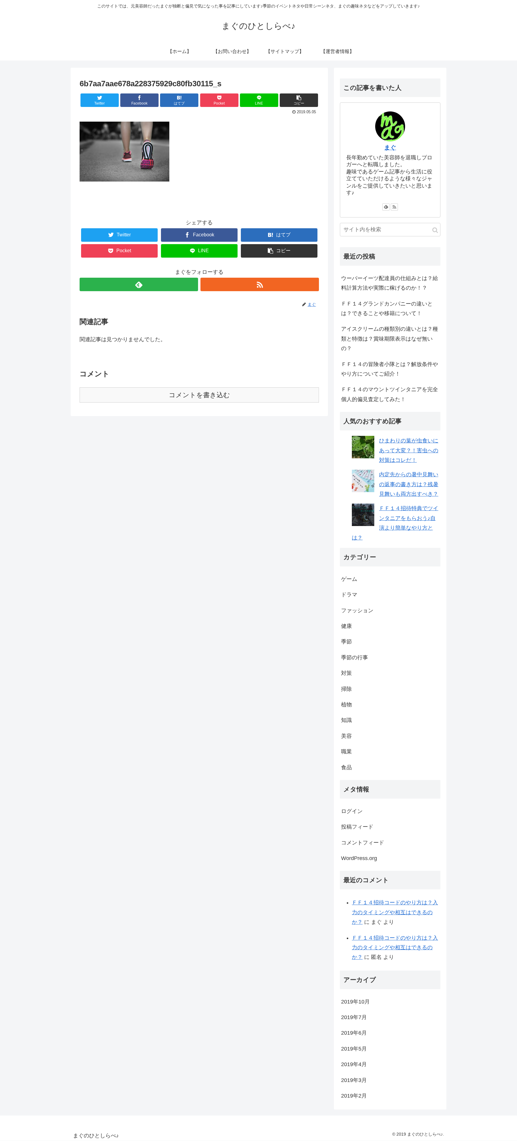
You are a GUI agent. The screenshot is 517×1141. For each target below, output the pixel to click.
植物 (346, 705)
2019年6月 (354, 1033)
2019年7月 (354, 1017)
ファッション (357, 610)
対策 (346, 673)
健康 (346, 626)
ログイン (352, 811)
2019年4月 (354, 1064)
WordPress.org (359, 858)
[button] (435, 230)
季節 (346, 642)
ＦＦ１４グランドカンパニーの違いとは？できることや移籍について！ (387, 308)
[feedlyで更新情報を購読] (139, 284)
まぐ (390, 147)
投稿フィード (357, 827)
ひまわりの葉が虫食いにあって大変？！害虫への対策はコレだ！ (408, 450)
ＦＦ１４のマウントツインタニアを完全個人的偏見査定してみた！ (389, 394)
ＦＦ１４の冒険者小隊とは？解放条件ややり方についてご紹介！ (389, 369)
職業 (346, 752)
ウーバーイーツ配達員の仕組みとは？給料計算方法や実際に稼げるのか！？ (389, 283)
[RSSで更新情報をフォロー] (259, 284)
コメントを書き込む (199, 395)
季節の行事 (354, 658)
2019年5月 (354, 1049)
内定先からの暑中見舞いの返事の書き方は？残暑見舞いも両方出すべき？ (408, 484)
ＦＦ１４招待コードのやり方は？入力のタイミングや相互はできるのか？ (395, 912)
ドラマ (349, 595)
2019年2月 (354, 1096)
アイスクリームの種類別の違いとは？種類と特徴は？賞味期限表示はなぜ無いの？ (389, 338)
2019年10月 (355, 1002)
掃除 (346, 689)
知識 (346, 720)
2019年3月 (354, 1080)
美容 (346, 736)
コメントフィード (362, 843)
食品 (346, 767)
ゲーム (349, 579)
